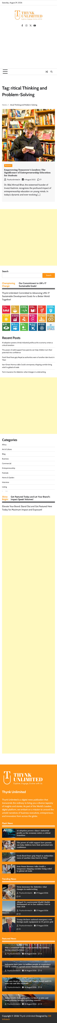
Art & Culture (7, 449)
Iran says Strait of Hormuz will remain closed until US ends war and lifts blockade (28, 982)
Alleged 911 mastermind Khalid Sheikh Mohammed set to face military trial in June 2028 (33, 888)
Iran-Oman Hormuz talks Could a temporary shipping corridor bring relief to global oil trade (34, 868)
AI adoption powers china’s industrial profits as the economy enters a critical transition (33, 833)
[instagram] (26, 25)
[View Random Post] (47, 72)
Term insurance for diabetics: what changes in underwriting (24, 372)
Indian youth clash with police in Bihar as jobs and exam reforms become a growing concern (26, 999)
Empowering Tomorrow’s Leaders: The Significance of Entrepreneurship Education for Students (27, 172)
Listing (4, 487)
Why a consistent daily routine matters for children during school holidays (27, 948)
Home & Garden (8, 478)
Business (8, 165)
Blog (3, 454)
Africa (4, 445)
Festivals (5, 473)
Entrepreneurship (8, 468)
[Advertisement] (28, 48)
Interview (5, 482)
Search (5, 271)
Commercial (6, 463)
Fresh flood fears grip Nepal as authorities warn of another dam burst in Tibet (35, 857)
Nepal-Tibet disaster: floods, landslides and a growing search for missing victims (34, 920)
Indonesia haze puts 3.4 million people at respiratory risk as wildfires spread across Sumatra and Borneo (28, 965)
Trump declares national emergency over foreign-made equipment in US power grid (35, 904)
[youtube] (34, 25)
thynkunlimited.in (13, 180)
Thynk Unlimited (27, 1016)
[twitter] (30, 25)
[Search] (51, 72)
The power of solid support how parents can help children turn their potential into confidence (35, 844)
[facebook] (22, 25)
